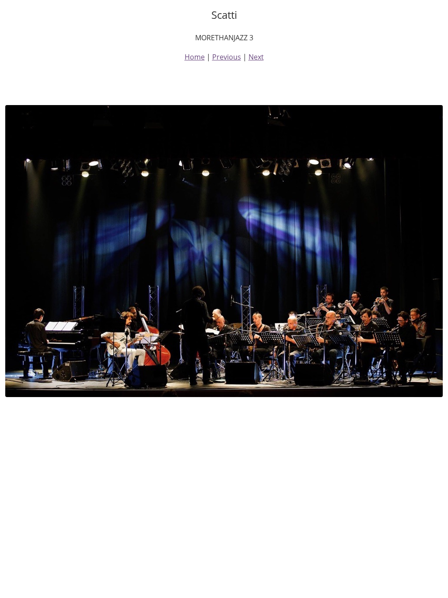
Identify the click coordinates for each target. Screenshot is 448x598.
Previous (226, 57)
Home (195, 57)
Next (256, 57)
